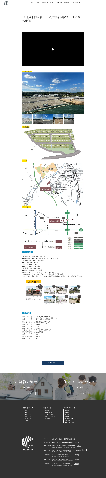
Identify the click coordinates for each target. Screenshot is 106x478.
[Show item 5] (69, 119)
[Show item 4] (58, 119)
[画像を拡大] (53, 93)
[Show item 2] (38, 119)
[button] (35, 2)
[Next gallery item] (82, 93)
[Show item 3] (48, 119)
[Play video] (53, 49)
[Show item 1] (27, 119)
